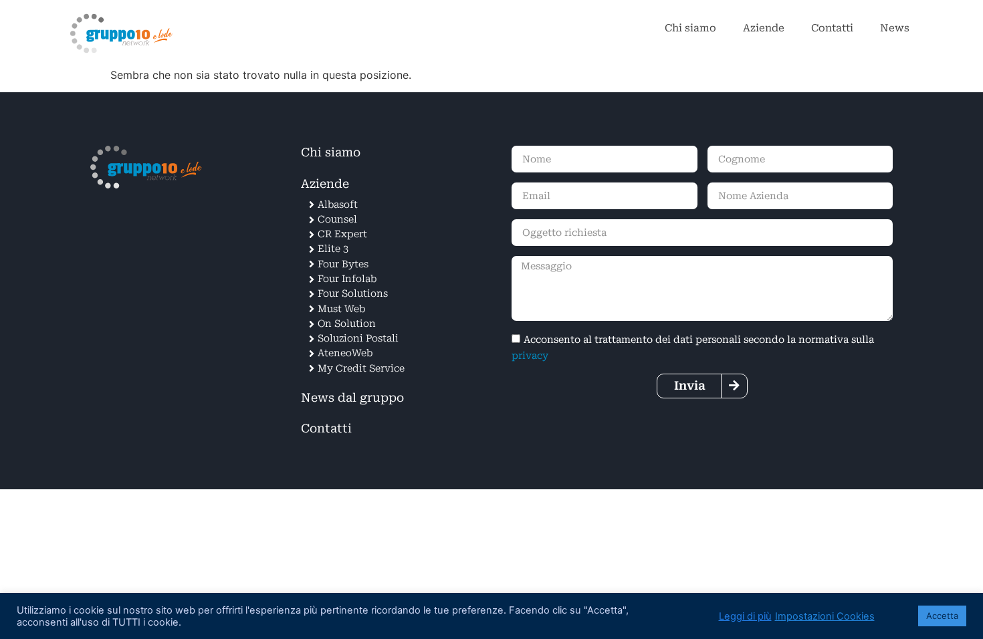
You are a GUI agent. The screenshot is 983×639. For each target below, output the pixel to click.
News (894, 28)
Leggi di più (745, 616)
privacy (530, 356)
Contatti (832, 28)
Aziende (763, 28)
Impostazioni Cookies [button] (825, 616)
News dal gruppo (352, 397)
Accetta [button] (942, 615)
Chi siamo (690, 28)
